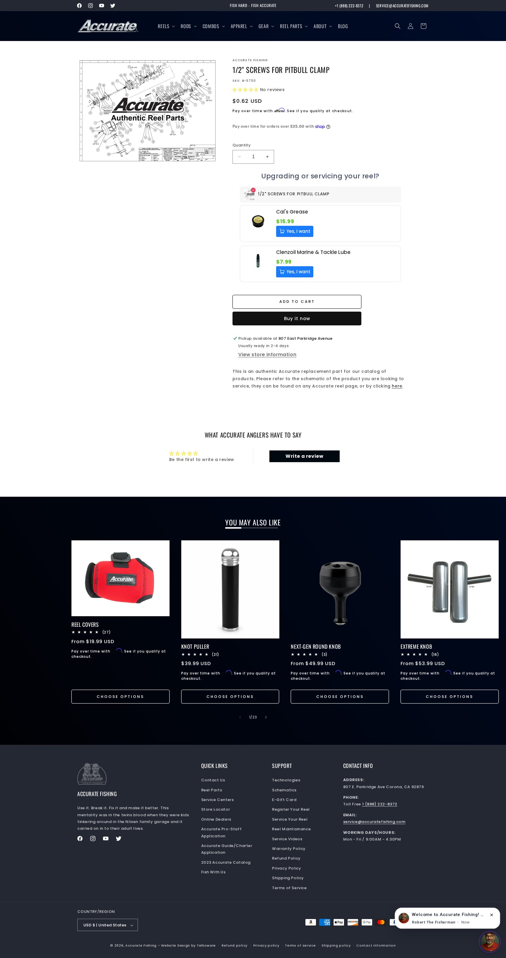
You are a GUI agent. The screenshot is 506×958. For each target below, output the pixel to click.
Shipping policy (336, 945)
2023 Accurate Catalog (226, 862)
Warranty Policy (289, 848)
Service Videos (287, 839)
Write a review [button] (304, 456)
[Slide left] (240, 717)
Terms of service (300, 945)
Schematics (284, 790)
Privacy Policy (286, 868)
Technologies (286, 780)
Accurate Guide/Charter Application (226, 849)
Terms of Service (289, 888)
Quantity (242, 145)
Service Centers (217, 799)
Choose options (120, 696)
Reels (163, 26)
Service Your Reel (289, 819)
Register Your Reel (291, 809)
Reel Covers (85, 624)
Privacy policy (266, 945)
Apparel (239, 26)
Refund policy (234, 945)
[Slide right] (265, 717)
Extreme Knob (416, 646)
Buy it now (297, 318)
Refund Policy (286, 858)
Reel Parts (291, 26)
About (320, 26)
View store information (267, 354)
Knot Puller (195, 646)
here (397, 386)
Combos (211, 26)
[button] (165, 26)
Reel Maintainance (291, 829)
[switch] (490, 942)
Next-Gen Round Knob (316, 646)
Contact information (376, 945)
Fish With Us (213, 872)
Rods (186, 26)
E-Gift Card (284, 799)
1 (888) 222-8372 (380, 804)
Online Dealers (216, 819)
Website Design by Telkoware (188, 945)
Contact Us (213, 780)
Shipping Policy (288, 878)
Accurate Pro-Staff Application (221, 832)
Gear (264, 26)
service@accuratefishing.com (402, 5)
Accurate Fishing (141, 945)
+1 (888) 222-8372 (349, 5)
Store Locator (215, 809)
